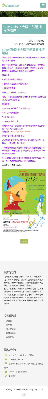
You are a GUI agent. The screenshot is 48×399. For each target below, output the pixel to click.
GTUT (40, 390)
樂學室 (9, 325)
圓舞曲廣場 (11, 333)
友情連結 (10, 337)
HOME (30, 41)
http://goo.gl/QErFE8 (21, 132)
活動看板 (40, 41)
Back (24, 241)
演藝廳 (9, 321)
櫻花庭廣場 (11, 329)
